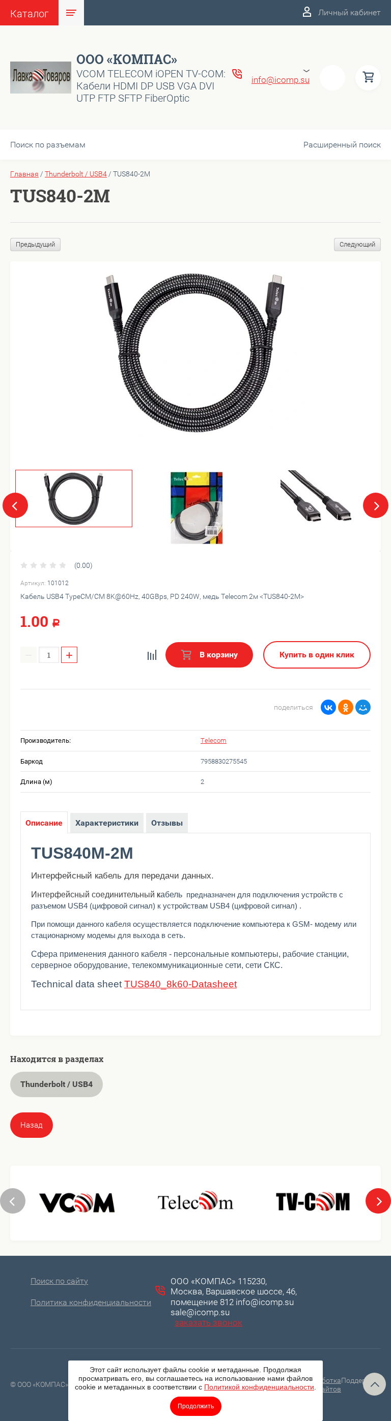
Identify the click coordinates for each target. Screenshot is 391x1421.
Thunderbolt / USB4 (76, 174)
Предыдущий (35, 244)
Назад (31, 1125)
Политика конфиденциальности (91, 1302)
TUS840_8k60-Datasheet (180, 984)
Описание (44, 823)
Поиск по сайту (59, 1281)
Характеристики (106, 823)
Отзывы (167, 823)
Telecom (214, 740)
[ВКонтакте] (328, 707)
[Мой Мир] (363, 707)
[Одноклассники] (345, 707)
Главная (24, 174)
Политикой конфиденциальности (259, 1387)
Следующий (357, 244)
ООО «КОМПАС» (126, 59)
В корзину (218, 654)
